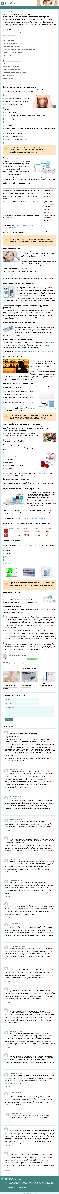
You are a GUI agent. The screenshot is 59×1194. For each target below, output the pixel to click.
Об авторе (32, 659)
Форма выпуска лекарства (10, 43)
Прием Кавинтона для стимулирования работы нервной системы (28, 685)
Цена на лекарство (8, 78)
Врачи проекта (22, 1190)
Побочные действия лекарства (11, 37)
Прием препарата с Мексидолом (11, 55)
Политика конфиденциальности (51, 1190)
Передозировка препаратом (11, 66)
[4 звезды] (7, 663)
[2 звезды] (4, 663)
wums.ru (35, 1193)
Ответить (7, 763)
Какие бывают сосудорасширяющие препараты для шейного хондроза (10, 686)
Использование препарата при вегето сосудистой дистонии (19, 49)
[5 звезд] (8, 663)
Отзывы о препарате (9, 81)
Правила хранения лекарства (11, 69)
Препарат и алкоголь (9, 58)
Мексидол (51, 342)
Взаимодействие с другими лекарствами (14, 63)
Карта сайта (15, 1190)
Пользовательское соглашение (35, 1190)
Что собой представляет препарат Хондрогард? (46, 684)
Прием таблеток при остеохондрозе (12, 52)
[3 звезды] (5, 663)
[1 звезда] (3, 663)
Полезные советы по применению (12, 60)
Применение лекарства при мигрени (13, 46)
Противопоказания (8, 40)
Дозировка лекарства (9, 34)
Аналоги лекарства (8, 75)
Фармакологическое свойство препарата (14, 72)
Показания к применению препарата (13, 32)
